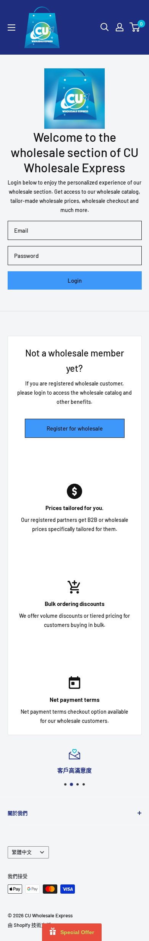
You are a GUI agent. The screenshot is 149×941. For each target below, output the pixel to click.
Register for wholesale (75, 428)
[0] (135, 27)
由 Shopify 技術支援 (29, 925)
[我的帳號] (119, 27)
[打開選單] (11, 27)
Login (75, 280)
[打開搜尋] (104, 27)
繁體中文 (22, 852)
